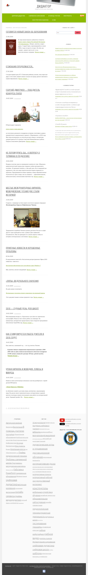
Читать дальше (40, 52)
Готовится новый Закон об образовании (26, 31)
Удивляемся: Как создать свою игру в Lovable (67, 96)
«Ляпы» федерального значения (22, 280)
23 (12, 408)
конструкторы (40, 488)
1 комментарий (17, 98)
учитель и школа (45, 538)
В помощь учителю (54, 16)
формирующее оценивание (44, 542)
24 (14, 408)
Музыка (8, 449)
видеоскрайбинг (47, 432)
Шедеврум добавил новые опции (63, 126)
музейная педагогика (48, 495)
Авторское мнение (14, 423)
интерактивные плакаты (42, 474)
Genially (48, 422)
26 (18, 408)
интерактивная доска (44, 463)
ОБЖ (26, 449)
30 (25, 408)
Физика (19, 476)
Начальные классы (17, 449)
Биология (9, 427)
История (20, 443)
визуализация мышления (44, 435)
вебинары (37, 432)
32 (28, 408)
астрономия (18, 488)
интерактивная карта (39, 467)
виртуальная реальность (37, 438)
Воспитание (18, 427)
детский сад (47, 439)
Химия (24, 476)
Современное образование (37, 16)
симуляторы (40, 520)
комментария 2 (17, 286)
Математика (10, 446)
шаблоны (37, 553)
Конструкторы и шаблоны (40, 20)
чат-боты (51, 549)
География (10, 434)
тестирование (39, 523)
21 (9, 408)
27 (19, 408)
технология (21, 503)
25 (16, 408)
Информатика (11, 443)
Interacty (52, 422)
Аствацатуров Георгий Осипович (40, 566)
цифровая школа (41, 549)
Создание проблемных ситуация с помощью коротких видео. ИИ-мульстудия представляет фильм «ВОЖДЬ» (67, 61)
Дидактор (44, 6)
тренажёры (37, 527)
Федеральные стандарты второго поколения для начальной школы (25, 293)
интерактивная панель (41, 469)
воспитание (10, 492)
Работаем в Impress (9, 469)
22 (10, 408)
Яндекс (48, 429)
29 (23, 408)
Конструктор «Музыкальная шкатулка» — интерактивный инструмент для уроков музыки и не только (68, 69)
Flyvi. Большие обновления (62, 54)
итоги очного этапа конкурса (14, 129)
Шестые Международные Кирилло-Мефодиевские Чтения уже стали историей (23, 191)
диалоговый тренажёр (39, 441)
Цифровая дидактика (18, 16)
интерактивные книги (43, 471)
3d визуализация (39, 422)
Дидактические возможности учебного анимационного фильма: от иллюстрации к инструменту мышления (66, 77)
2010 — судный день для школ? (22, 308)
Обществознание (11, 453)
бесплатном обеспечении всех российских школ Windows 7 (23, 265)
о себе (54, 20)
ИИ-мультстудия (42, 429)
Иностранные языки (20, 440)
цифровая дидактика (43, 545)
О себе (17, 452)
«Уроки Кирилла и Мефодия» (15, 387)
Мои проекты (68, 16)
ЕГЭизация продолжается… (19, 66)
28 (21, 408)
